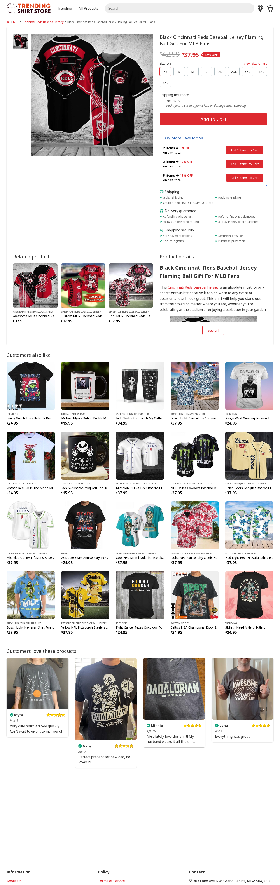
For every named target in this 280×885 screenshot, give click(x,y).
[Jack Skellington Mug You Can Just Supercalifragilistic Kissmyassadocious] (85, 455)
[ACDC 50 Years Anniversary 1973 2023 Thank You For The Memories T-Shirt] (85, 525)
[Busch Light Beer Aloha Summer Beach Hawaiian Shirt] (195, 385)
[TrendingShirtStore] (8, 22)
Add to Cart (213, 119)
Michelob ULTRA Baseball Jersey (136, 483)
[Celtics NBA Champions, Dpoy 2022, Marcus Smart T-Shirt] (195, 594)
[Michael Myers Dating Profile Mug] (85, 385)
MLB (16, 22)
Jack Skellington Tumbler (132, 413)
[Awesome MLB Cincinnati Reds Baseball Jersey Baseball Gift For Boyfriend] (35, 285)
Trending (12, 413)
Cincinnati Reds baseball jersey (193, 287)
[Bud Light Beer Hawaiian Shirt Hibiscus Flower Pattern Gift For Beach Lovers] (249, 525)
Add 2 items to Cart (245, 150)
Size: (213, 63)
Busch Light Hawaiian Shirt (188, 413)
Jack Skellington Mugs (75, 483)
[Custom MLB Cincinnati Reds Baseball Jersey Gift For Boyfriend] (83, 285)
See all (213, 330)
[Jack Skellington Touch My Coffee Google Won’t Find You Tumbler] (140, 385)
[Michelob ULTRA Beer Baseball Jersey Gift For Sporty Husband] (140, 455)
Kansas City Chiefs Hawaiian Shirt (191, 553)
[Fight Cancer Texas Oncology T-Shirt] (140, 594)
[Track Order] (260, 8)
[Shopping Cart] (269, 8)
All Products (88, 8)
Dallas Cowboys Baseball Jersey (191, 483)
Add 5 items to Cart (245, 178)
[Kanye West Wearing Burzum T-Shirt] (249, 385)
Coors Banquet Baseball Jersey (245, 483)
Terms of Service (111, 880)
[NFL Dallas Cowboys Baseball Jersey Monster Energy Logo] (195, 455)
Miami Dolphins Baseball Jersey (136, 553)
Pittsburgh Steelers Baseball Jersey (84, 622)
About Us (14, 880)
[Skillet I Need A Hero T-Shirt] (249, 594)
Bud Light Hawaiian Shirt (241, 553)
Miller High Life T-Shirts (22, 483)
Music (64, 553)
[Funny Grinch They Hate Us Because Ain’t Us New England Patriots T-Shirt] (31, 385)
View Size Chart (255, 63)
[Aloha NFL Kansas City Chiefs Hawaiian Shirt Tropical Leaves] (195, 525)
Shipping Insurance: (174, 94)
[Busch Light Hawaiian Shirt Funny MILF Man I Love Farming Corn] (31, 594)
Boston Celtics (180, 622)
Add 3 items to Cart (245, 164)
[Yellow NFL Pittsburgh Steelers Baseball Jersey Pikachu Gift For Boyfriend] (85, 594)
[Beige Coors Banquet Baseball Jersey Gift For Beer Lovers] (249, 455)
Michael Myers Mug (73, 413)
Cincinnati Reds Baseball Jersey (43, 22)
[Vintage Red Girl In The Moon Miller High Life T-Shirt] (31, 455)
